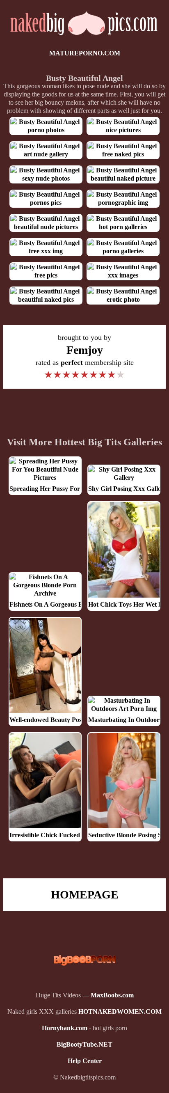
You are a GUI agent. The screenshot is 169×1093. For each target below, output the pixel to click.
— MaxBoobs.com (108, 995)
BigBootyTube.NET (84, 1044)
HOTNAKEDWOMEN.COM (120, 1011)
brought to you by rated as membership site (85, 356)
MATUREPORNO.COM (84, 53)
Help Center (85, 1060)
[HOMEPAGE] (84, 36)
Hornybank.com (64, 1027)
